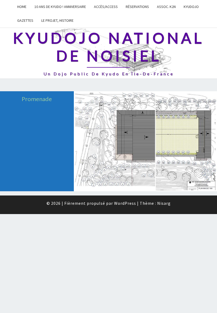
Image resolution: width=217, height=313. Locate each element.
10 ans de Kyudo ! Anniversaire (60, 6)
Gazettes (25, 20)
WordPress (125, 203)
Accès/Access (106, 6)
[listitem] (93, 184)
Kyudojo (191, 6)
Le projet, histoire (57, 20)
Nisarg (164, 203)
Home (21, 6)
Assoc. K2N (166, 6)
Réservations (137, 6)
